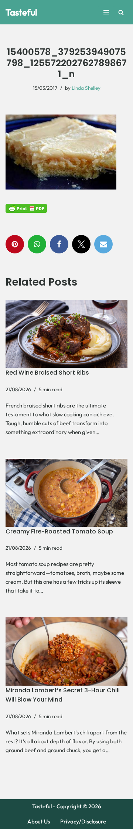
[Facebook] (59, 244)
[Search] (121, 12)
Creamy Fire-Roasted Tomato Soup (59, 531)
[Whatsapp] (37, 244)
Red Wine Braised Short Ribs (47, 372)
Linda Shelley (86, 88)
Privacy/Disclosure (83, 821)
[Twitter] (81, 244)
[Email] (103, 244)
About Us (38, 821)
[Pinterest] (15, 244)
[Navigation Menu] (106, 12)
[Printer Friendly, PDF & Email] (26, 208)
